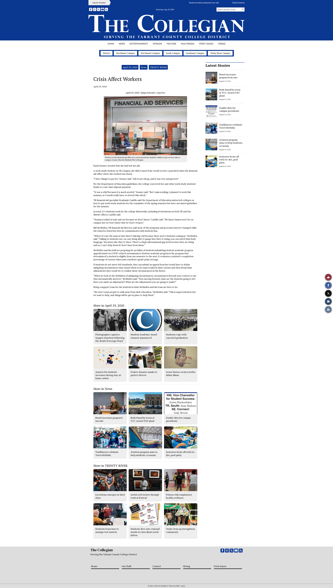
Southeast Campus (195, 53)
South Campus (173, 53)
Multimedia (187, 43)
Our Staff (126, 566)
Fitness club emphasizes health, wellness (179, 496)
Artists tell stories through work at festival (145, 496)
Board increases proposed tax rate (189, 2)
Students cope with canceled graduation (177, 336)
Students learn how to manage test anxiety (107, 530)
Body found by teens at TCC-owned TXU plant (237, 2)
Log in (183, 586)
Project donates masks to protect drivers (144, 373)
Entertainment (139, 43)
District (106, 53)
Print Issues (206, 43)
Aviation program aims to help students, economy (231, 142)
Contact (156, 566)
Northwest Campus (150, 53)
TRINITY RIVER (158, 67)
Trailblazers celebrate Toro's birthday (107, 453)
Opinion (157, 43)
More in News (102, 389)
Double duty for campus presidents (229, 109)
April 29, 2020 (130, 67)
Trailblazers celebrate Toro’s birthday (230, 126)
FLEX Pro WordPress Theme (164, 586)
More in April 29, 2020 (108, 305)
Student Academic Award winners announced (144, 336)
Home (111, 43)
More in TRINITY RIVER (110, 466)
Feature (171, 43)
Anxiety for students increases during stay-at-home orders (108, 375)
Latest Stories (218, 65)
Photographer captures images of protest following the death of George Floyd (109, 337)
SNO (177, 586)
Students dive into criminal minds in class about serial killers (145, 532)
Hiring (222, 43)
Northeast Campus (125, 53)
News (122, 43)
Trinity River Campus (220, 53)
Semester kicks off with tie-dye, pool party (229, 159)
